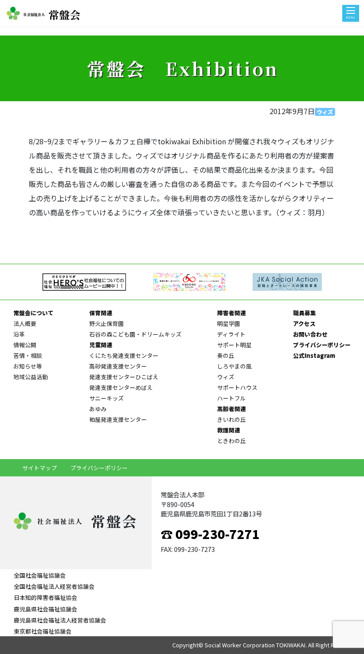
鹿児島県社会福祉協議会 (45, 609)
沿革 (19, 334)
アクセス (304, 323)
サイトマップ (39, 468)
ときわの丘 (231, 440)
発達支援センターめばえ (121, 387)
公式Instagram (314, 355)
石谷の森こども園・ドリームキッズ (135, 334)
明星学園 (228, 323)
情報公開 (24, 345)
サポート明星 (234, 345)
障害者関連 (231, 313)
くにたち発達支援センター (123, 355)
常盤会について (33, 313)
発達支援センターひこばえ (123, 377)
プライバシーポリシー (322, 345)
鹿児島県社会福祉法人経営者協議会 (60, 620)
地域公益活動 (30, 377)
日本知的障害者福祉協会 (45, 597)
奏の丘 (225, 355)
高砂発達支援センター (118, 366)
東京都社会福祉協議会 (42, 631)
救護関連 (228, 430)
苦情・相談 (27, 355)
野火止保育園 (106, 323)
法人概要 (24, 323)
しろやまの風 (234, 366)
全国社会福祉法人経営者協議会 (54, 586)
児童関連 (100, 345)
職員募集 (304, 313)
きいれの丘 (231, 419)
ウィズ (325, 111)
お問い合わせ (310, 334)
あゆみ (98, 408)
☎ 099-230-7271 (210, 534)
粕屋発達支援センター (118, 419)
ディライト (231, 334)
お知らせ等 (27, 366)
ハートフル (231, 398)
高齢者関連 (231, 408)
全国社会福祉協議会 (40, 575)
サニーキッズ (106, 398)
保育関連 (100, 313)
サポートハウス (237, 387)
